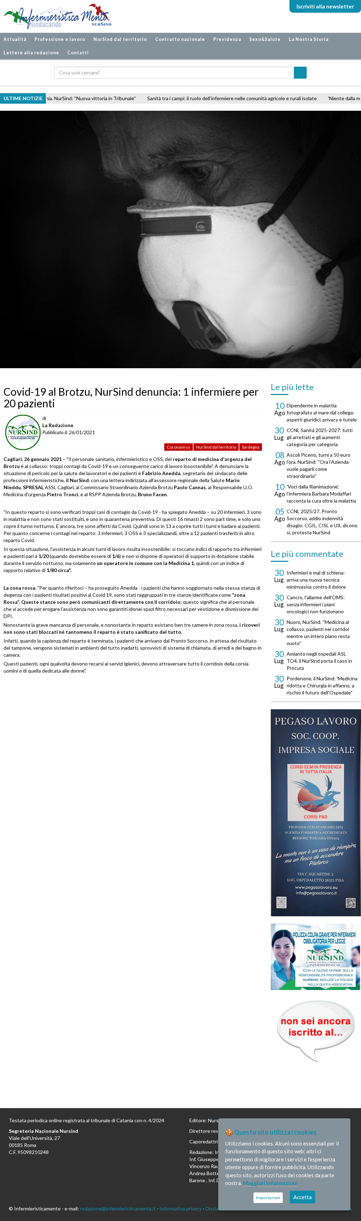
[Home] (54, 16)
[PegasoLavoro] (316, 1031)
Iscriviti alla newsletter (325, 6)
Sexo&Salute (265, 39)
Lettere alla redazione (31, 52)
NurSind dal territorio (120, 39)
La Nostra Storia (309, 39)
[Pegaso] (316, 812)
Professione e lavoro (60, 39)
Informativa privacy (181, 1208)
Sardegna (250, 447)
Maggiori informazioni (270, 1183)
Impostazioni (268, 1197)
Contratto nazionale (180, 39)
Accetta (302, 1197)
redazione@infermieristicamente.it (118, 1208)
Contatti (78, 52)
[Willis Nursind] (316, 956)
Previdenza (227, 39)
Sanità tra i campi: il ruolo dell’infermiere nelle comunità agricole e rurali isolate (191, 98)
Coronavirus (178, 447)
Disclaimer (217, 1208)
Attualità (15, 39)
